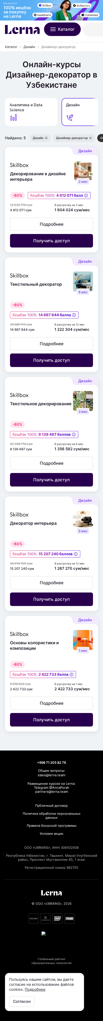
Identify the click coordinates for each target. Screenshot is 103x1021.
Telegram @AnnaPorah (51, 788)
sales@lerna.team (51, 775)
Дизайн (29, 47)
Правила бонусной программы (51, 826)
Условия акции (51, 834)
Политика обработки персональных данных (51, 816)
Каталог (11, 47)
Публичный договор (51, 806)
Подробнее (35, 989)
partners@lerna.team (51, 792)
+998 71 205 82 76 (51, 762)
